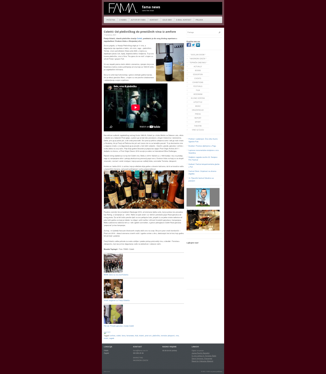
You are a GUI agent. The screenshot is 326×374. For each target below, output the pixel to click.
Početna (110, 20)
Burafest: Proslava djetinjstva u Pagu (202, 146)
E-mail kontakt (183, 20)
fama (123, 335)
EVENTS (197, 78)
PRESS (198, 114)
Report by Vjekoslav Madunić (202, 361)
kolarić (141, 335)
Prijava (199, 20)
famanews (130, 335)
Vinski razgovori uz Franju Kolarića (117, 300)
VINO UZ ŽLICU (198, 130)
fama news (107, 371)
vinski (106, 338)
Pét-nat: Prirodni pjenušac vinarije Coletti (119, 326)
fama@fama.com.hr (140, 350)
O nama (123, 20)
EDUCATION (198, 74)
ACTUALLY (198, 66)
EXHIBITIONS (198, 82)
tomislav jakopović (168, 335)
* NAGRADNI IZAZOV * (198, 58)
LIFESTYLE (197, 102)
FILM (198, 90)
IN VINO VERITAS (198, 98)
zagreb (111, 338)
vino (177, 335)
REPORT (197, 118)
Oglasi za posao (198, 350)
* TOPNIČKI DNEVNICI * (198, 62)
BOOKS (198, 70)
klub (136, 335)
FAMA (208, 371)
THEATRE (198, 126)
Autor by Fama (138, 20)
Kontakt (154, 20)
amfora (112, 335)
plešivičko (156, 335)
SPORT (198, 122)
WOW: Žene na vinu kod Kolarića (116, 274)
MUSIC (198, 106)
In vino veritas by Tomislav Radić (204, 355)
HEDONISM (197, 94)
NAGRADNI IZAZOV (140, 360)
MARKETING (138, 357)
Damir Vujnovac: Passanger (202, 358)
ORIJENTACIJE (198, 110)
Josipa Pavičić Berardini (200, 353)
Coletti (139, 38)
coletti (118, 335)
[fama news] (123, 8)
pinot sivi (148, 335)
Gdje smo (167, 20)
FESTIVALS (197, 86)
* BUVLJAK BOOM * (198, 54)
